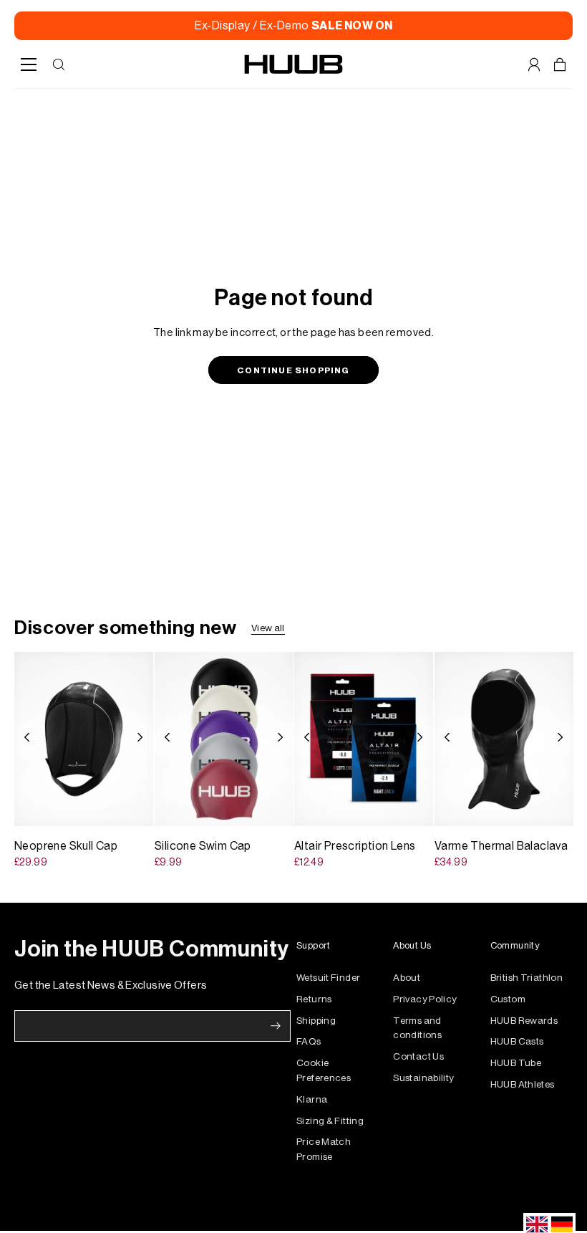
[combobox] (537, 1224)
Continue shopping (293, 370)
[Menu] (28, 64)
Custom (507, 999)
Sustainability (423, 1078)
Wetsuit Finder (328, 977)
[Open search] (59, 64)
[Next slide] (143, 739)
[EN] (537, 1224)
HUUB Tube (515, 1063)
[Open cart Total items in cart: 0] (560, 64)
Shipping (316, 1020)
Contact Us (418, 1056)
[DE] (562, 1224)
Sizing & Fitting (330, 1121)
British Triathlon (526, 977)
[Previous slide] (22, 739)
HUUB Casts (517, 1041)
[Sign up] (275, 1026)
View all (268, 628)
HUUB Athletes (522, 1084)
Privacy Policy (425, 999)
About (406, 977)
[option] (562, 1224)
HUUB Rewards (524, 1020)
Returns (314, 999)
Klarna (311, 1099)
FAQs (308, 1041)
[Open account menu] (534, 64)
